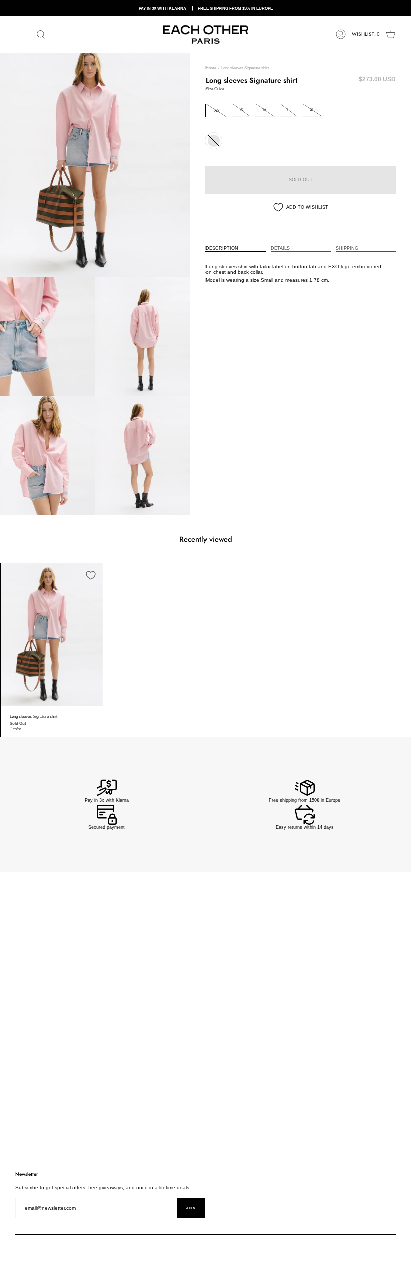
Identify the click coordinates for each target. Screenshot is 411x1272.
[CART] (391, 34)
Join (191, 1208)
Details (280, 248)
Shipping (347, 248)
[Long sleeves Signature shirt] (52, 634)
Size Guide (215, 89)
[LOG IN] (341, 34)
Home (211, 68)
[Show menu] (22, 34)
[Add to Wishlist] (91, 575)
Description (222, 248)
